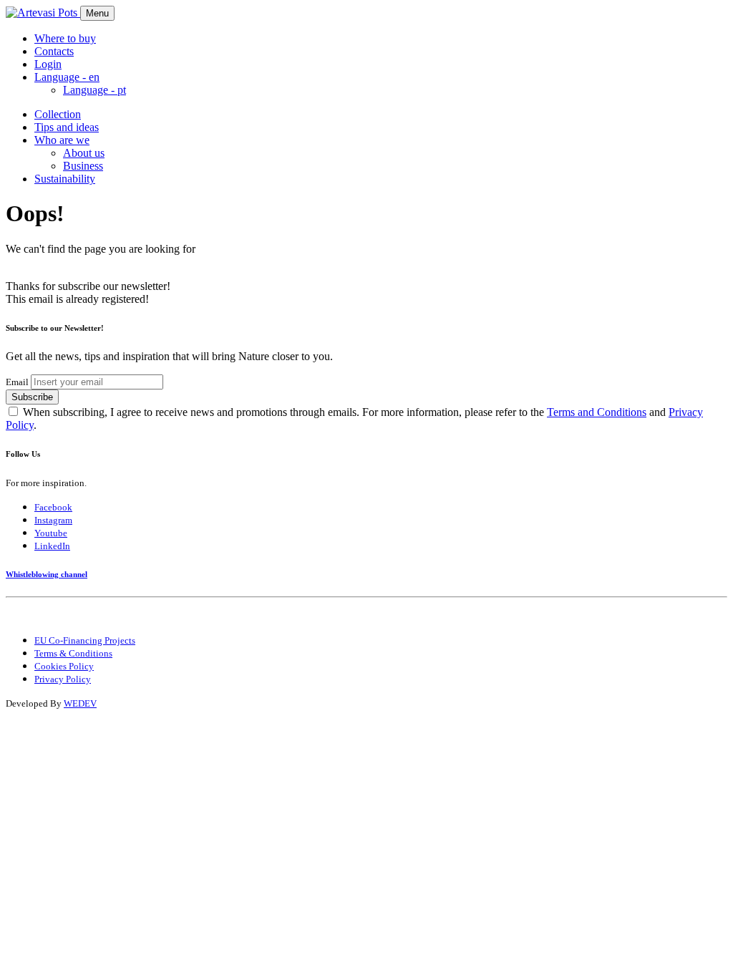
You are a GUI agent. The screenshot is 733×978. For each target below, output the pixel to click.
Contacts (54, 51)
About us (84, 153)
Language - (94, 90)
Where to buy (65, 38)
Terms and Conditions (596, 412)
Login (48, 64)
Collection (57, 114)
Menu (97, 13)
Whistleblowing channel (46, 574)
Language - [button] (66, 77)
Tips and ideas (66, 127)
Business (83, 166)
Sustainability (64, 179)
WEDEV (80, 703)
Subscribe (32, 397)
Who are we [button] (61, 140)
